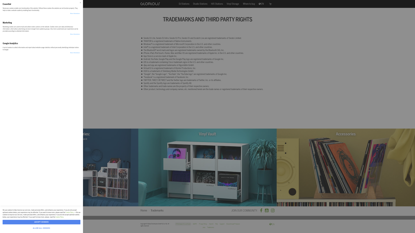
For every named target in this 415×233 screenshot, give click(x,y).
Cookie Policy (69, 212)
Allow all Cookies (41, 228)
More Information (75, 13)
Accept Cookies (41, 222)
